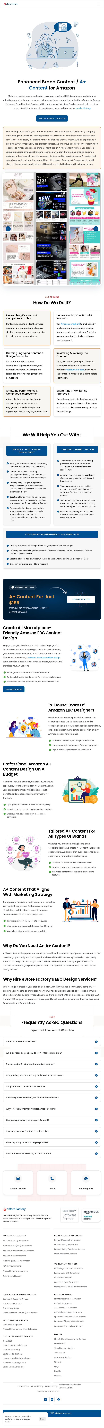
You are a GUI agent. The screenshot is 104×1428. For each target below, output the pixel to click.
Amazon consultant (70, 324)
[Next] (95, 228)
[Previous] (8, 228)
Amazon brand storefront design (44, 657)
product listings (83, 108)
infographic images (74, 369)
